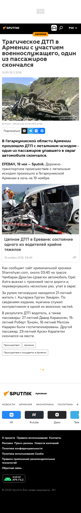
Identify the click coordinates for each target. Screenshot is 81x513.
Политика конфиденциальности (22, 448)
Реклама (7, 443)
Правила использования (32, 438)
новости (8, 404)
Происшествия (11, 345)
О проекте (8, 438)
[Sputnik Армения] (12, 29)
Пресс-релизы (23, 443)
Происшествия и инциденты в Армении (25, 352)
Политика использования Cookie (23, 453)
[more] (74, 257)
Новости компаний (47, 443)
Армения (29, 345)
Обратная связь (12, 468)
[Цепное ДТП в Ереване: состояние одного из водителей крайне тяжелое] (40, 209)
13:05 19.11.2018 (11, 72)
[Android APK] (14, 479)
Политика (65, 404)
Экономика (45, 404)
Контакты (55, 438)
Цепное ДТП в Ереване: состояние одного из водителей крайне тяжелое (38, 244)
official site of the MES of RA (27, 123)
